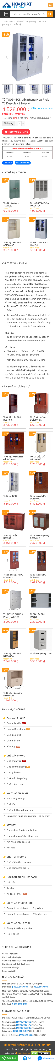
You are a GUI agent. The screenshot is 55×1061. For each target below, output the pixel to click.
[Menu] (6, 14)
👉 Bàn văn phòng (14, 718)
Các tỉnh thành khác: (18, 1035)
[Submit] (50, 14)
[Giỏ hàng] (50, 5)
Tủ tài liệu (17, 24)
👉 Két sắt (9, 825)
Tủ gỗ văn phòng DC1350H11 (37, 418)
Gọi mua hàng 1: (16, 1022)
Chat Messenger (22, 162)
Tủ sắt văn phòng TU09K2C (11, 204)
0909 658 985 (36, 377)
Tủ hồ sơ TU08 (10, 496)
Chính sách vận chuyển (11, 957)
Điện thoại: (14, 1004)
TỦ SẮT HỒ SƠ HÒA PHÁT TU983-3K (13, 615)
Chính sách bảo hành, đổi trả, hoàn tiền (18, 961)
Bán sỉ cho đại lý (9, 971)
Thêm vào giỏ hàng (17, 132)
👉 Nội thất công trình (17, 923)
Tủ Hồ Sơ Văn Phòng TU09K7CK (39, 204)
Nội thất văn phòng (26, 21)
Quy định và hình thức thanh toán (15, 964)
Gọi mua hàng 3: (16, 1028)
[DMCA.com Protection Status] (41, 1053)
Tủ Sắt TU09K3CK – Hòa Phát (39, 244)
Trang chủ (7, 21)
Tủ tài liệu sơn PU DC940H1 (38, 576)
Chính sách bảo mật (10, 967)
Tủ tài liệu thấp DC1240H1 (10, 537)
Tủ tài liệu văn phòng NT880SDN (12, 694)
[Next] (48, 57)
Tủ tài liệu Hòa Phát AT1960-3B (12, 244)
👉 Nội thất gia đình (15, 793)
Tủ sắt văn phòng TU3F (40, 653)
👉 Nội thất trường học (18, 903)
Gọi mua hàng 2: (16, 1025)
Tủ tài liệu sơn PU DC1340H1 (38, 497)
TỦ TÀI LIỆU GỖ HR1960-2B (37, 458)
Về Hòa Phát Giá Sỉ (10, 954)
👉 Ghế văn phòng (14, 755)
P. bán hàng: (15, 1031)
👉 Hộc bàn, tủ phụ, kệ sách (20, 877)
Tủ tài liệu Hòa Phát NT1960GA (12, 655)
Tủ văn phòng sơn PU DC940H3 (13, 576)
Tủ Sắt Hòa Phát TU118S (37, 615)
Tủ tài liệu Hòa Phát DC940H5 (12, 418)
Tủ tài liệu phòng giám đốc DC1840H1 (13, 458)
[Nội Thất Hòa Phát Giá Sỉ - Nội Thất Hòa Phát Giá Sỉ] (17, 5)
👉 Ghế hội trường (14, 856)
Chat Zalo (8, 162)
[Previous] (7, 57)
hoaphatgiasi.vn (23, 1053)
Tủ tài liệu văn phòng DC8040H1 (39, 537)
